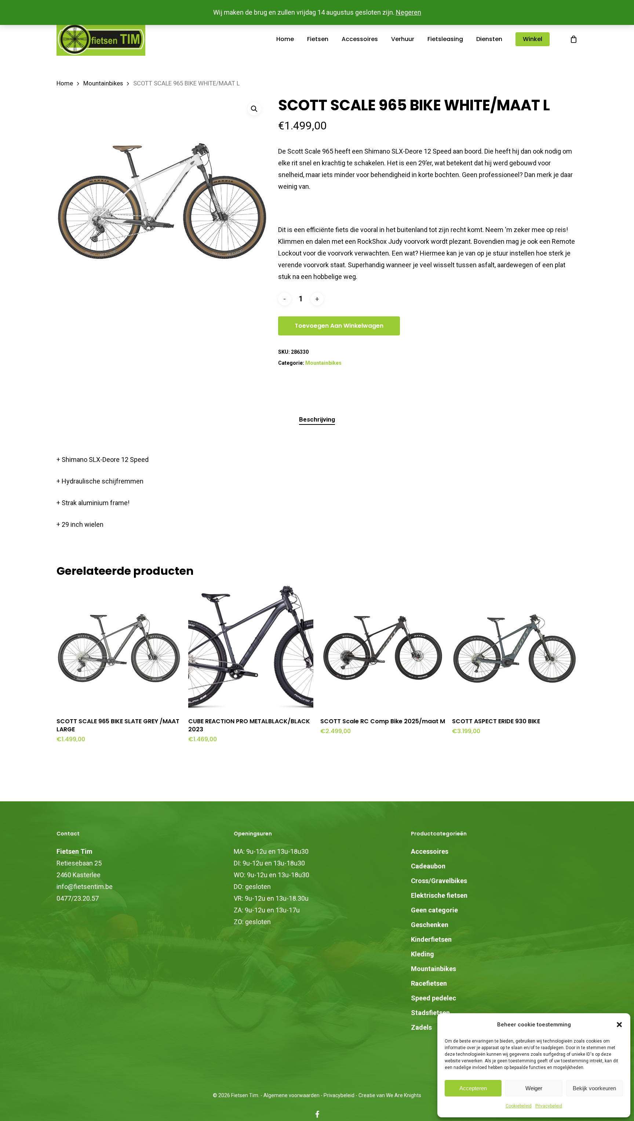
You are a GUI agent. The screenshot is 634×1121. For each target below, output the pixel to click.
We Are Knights (403, 1095)
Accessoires (429, 851)
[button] (619, 1024)
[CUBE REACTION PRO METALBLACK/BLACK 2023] (250, 648)
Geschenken (429, 925)
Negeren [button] (408, 12)
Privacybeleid (548, 1106)
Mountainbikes (103, 83)
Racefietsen (429, 983)
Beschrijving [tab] (317, 419)
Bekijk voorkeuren (594, 1088)
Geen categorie (434, 910)
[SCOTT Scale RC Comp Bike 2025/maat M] (382, 648)
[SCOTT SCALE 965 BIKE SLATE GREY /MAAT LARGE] (119, 648)
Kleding (422, 954)
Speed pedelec (433, 998)
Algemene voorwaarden (291, 1095)
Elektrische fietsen (439, 895)
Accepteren (473, 1088)
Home (65, 83)
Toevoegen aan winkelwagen (339, 325)
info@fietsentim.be (85, 886)
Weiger (533, 1088)
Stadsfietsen (430, 1013)
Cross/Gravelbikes (439, 881)
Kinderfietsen (431, 939)
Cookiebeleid (519, 1106)
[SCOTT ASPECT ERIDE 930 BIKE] (514, 648)
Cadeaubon (428, 866)
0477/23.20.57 (78, 898)
